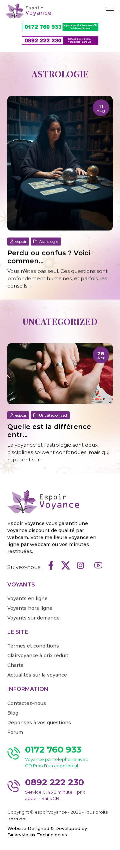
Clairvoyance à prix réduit (37, 656)
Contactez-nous (26, 703)
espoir (20, 241)
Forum (15, 732)
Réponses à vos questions (39, 723)
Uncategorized (52, 415)
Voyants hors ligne (29, 608)
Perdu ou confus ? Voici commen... (48, 257)
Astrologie (48, 241)
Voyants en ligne (27, 598)
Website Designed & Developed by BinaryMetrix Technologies (47, 832)
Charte (15, 665)
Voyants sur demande (33, 618)
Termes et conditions (33, 646)
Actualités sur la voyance (37, 675)
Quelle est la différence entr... (49, 431)
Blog (12, 713)
